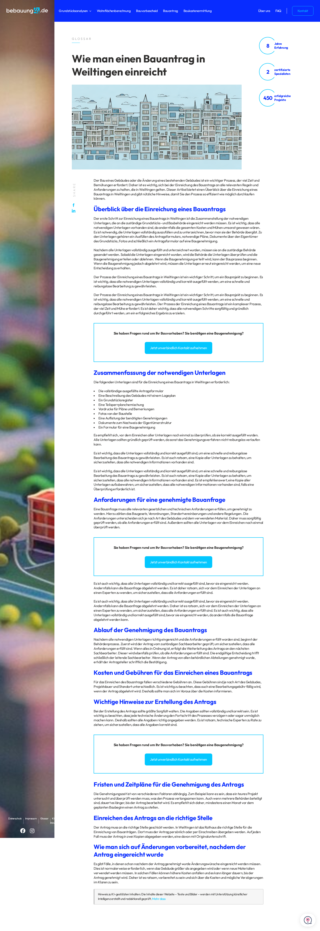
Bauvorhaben (171, 333)
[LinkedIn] (74, 211)
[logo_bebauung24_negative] (27, 9)
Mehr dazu (159, 899)
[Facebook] (74, 205)
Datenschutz (15, 818)
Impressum (31, 818)
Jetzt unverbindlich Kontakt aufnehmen (178, 348)
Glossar (44, 818)
